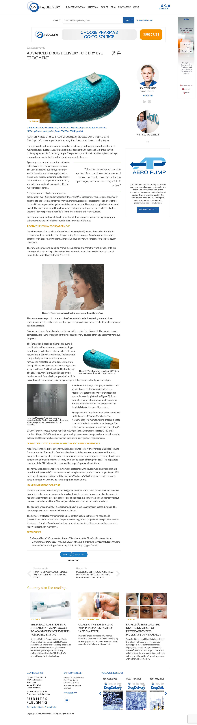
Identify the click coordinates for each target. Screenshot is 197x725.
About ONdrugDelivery (73, 677)
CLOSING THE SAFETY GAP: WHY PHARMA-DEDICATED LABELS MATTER (95, 628)
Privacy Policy (51, 707)
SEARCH (56, 20)
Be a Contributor (71, 680)
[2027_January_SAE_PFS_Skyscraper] (186, 97)
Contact (67, 688)
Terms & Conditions (35, 707)
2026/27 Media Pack (72, 685)
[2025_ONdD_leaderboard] (98, 41)
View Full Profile (148, 210)
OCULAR (104, 7)
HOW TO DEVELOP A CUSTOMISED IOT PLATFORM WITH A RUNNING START (50, 575)
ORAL (113, 7)
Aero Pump (148, 95)
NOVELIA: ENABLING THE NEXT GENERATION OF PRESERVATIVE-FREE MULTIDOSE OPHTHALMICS (143, 629)
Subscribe (164, 9)
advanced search (145, 20)
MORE (136, 7)
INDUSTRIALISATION (75, 7)
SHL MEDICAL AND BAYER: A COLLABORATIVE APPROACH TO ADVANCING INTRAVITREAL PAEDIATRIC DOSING (50, 629)
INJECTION (93, 7)
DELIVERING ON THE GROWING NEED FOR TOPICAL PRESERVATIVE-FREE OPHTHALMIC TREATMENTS (94, 575)
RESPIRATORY (124, 7)
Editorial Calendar (71, 683)
